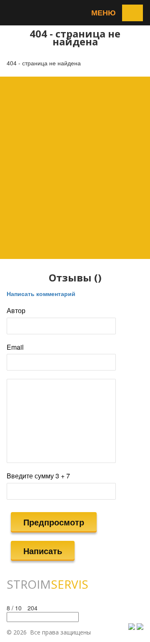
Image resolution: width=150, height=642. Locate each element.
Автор (16, 310)
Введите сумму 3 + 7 (38, 475)
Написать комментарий (41, 293)
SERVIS (47, 584)
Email (15, 347)
